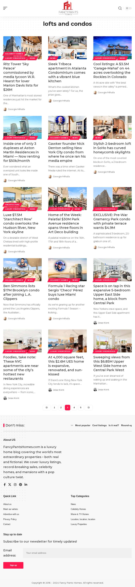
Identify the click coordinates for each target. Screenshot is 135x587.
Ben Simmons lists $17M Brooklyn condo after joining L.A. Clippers (21, 292)
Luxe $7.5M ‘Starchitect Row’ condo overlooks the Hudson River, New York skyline (20, 223)
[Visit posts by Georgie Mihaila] (5, 109)
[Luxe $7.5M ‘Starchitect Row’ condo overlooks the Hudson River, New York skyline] (22, 198)
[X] (10, 485)
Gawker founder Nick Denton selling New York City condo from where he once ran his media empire (67, 152)
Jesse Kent (103, 322)
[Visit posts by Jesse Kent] (95, 323)
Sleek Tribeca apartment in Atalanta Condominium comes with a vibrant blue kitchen (67, 72)
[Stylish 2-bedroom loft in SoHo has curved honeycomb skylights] (112, 127)
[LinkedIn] (26, 485)
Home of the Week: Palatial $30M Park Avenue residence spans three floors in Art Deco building (65, 223)
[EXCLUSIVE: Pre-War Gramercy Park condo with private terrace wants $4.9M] (112, 198)
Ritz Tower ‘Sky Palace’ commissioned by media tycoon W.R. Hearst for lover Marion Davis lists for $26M (20, 77)
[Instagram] (15, 485)
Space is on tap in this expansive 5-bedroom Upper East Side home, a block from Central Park (111, 294)
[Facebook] (4, 485)
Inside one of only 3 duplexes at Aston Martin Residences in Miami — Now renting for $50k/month (21, 152)
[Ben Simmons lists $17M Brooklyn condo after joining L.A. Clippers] (22, 269)
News (32, 58)
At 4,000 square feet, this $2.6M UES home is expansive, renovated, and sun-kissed (66, 365)
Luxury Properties (15, 58)
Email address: (9, 553)
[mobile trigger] (6, 8)
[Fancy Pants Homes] (67, 8)
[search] (120, 8)
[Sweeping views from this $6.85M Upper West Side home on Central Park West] (112, 340)
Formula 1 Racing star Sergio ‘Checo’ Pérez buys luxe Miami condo (66, 292)
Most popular (82, 425)
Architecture (12, 205)
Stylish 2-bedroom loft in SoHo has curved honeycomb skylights (112, 148)
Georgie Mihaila (16, 109)
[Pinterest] (20, 485)
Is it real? (114, 425)
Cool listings (99, 425)
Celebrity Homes (14, 54)
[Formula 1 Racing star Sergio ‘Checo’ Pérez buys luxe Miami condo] (67, 269)
